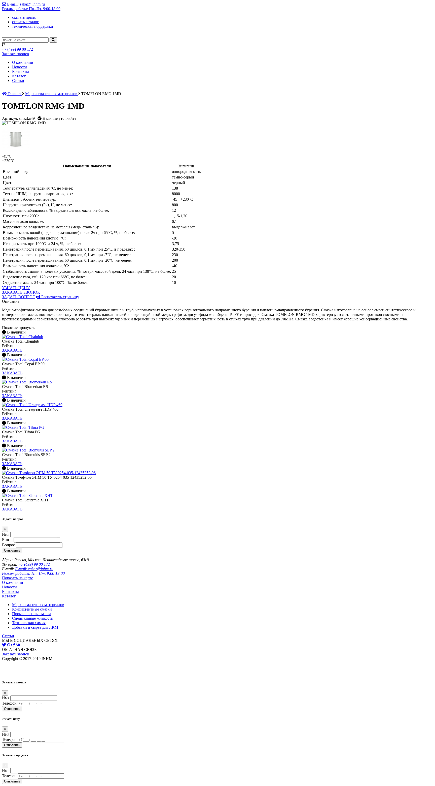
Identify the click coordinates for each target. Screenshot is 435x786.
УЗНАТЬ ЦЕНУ (16, 288)
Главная (14, 94)
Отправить (12, 550)
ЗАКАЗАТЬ (12, 350)
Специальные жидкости (32, 618)
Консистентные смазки (32, 609)
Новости (19, 67)
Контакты (20, 71)
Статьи (18, 80)
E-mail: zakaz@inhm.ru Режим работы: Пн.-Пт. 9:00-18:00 (31, 6)
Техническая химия (29, 623)
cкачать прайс (24, 17)
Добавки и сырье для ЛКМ (35, 627)
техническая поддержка (32, 26)
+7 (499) (17, 49)
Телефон (9, 703)
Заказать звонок (15, 54)
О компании (22, 62)
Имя (5, 534)
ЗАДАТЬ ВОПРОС (18, 297)
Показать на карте (17, 578)
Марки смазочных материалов (51, 94)
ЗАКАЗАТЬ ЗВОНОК (21, 292)
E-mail (7, 539)
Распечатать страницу (59, 297)
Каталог (19, 76)
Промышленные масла (31, 614)
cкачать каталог (25, 22)
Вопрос (8, 545)
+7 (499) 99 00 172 (34, 564)
